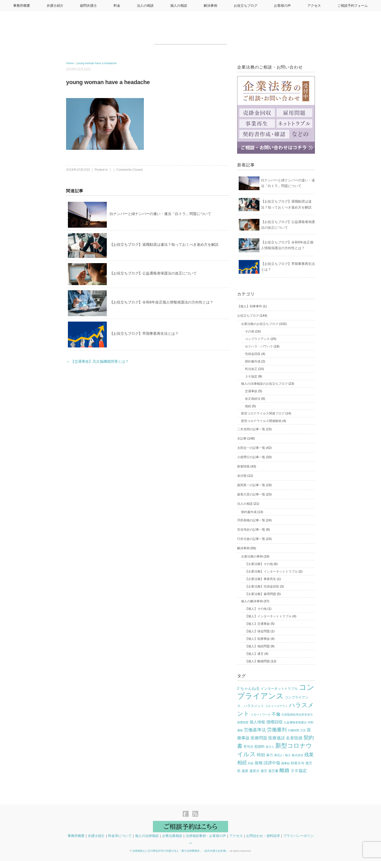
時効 (261, 755)
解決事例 (210, 6)
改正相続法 (252, 398)
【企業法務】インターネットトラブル (271, 571)
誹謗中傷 (272, 763)
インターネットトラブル (279, 689)
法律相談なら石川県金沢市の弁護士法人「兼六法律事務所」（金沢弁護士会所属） (180, 850)
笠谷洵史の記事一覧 (251, 529)
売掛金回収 (252, 354)
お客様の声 (282, 6)
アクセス (314, 6)
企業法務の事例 (252, 556)
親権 (259, 763)
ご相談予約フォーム (352, 6)
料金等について (120, 836)
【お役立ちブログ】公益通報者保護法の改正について (153, 273)
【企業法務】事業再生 (260, 579)
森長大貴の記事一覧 (251, 494)
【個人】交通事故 (257, 624)
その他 (249, 331)
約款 (251, 763)
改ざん (270, 746)
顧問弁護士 (88, 6)
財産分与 (297, 763)
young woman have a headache (96, 63)
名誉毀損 (294, 738)
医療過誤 (276, 738)
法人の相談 (145, 6)
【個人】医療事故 (257, 639)
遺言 (263, 771)
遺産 (245, 771)
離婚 (284, 770)
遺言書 (273, 771)
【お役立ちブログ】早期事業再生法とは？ (144, 333)
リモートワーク (261, 714)
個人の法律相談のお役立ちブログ (264, 383)
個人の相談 (178, 6)
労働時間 (293, 730)
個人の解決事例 (252, 601)
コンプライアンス (257, 339)
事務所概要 (21, 6)
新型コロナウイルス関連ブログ (263, 413)
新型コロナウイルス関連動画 (261, 421)
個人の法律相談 (147, 836)
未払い (279, 755)
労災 (303, 730)
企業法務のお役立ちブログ (259, 324)
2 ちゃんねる (248, 688)
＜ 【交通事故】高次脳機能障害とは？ (97, 361)
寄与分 (248, 746)
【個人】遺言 (254, 654)
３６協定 (251, 376)
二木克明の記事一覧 (251, 429)
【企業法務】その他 (259, 564)
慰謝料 (260, 746)
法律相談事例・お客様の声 (206, 836)
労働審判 (277, 729)
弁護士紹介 (55, 6)
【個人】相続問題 (257, 646)
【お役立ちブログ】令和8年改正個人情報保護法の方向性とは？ (161, 302)
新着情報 (243, 466)
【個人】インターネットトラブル (268, 616)
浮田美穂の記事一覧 (251, 520)
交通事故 (251, 391)
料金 (117, 6)
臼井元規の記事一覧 (251, 539)
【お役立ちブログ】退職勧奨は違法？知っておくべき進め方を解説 (164, 244)
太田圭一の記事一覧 (251, 448)
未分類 (241, 476)
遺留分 (254, 771)
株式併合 (297, 755)
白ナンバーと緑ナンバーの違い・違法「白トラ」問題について (160, 214)
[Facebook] (187, 814)
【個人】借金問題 (257, 631)
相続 (248, 406)
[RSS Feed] (195, 814)
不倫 (276, 714)
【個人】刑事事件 (249, 306)
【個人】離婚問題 (257, 661)
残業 (309, 754)
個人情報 (257, 722)
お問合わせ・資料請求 (263, 836)
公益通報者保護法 (295, 722)
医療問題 (259, 738)
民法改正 (251, 369)
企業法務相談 (172, 836)
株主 (288, 755)
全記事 (241, 438)
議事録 (285, 763)
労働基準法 (255, 730)
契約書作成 (252, 361)
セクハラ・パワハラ (259, 346)
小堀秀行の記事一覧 (251, 457)
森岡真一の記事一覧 (251, 485)
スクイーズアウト (276, 706)
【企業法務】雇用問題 (260, 594)
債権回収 (274, 722)
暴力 (269, 755)
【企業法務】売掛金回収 (262, 586)
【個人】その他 (256, 609)
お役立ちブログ (245, 6)
